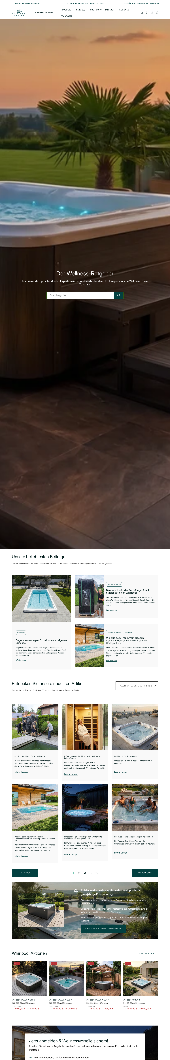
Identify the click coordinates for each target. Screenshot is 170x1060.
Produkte (66, 10)
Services (80, 10)
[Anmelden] (152, 13)
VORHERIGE (25, 873)
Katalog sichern (44, 13)
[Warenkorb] (157, 13)
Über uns (94, 10)
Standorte (66, 16)
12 (96, 873)
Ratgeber (109, 10)
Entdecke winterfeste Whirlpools (103, 929)
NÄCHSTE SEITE (145, 873)
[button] (141, 13)
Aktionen (124, 10)
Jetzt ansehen (146, 953)
